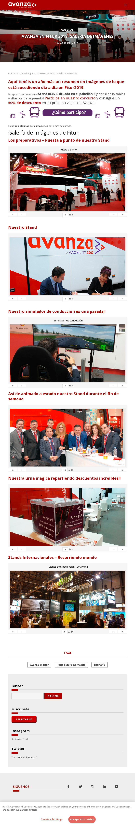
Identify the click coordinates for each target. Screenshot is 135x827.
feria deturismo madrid (71, 664)
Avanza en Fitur (39, 664)
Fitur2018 (99, 664)
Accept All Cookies (82, 819)
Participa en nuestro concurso (70, 98)
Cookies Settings (51, 819)
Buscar (54, 696)
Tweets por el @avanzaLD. (25, 756)
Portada (13, 73)
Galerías (67, 30)
